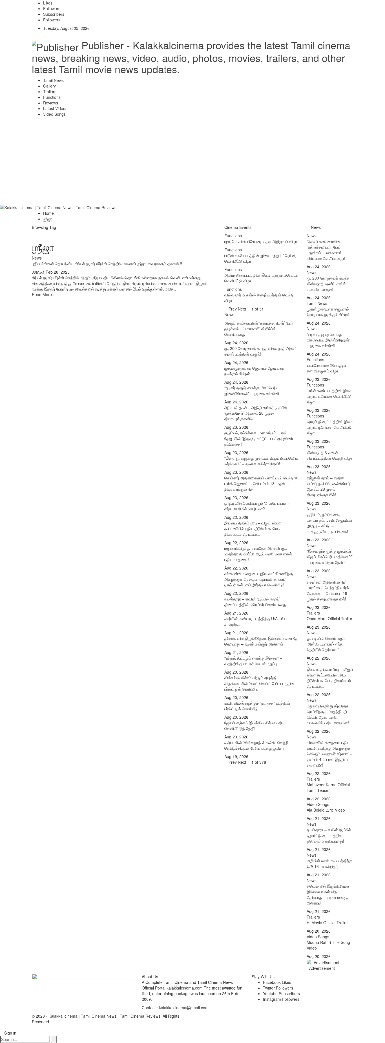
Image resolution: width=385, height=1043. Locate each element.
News (37, 258)
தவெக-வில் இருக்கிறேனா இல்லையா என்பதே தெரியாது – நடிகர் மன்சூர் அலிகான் (261, 641)
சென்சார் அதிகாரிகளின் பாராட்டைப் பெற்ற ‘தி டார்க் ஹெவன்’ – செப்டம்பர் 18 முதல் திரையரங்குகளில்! (261, 483)
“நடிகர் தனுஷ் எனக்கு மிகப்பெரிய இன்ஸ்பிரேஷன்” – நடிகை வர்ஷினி (251, 390)
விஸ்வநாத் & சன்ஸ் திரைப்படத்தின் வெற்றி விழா (329, 455)
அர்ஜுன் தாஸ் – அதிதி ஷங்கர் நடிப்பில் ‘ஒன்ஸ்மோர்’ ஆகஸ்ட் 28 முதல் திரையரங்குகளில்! (255, 413)
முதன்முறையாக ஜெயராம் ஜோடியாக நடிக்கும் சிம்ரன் (328, 311)
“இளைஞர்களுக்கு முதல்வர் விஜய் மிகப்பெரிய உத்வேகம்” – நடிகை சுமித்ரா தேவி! (261, 460)
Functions (52, 97)
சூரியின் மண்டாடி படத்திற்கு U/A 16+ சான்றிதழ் (329, 863)
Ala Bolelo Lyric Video (326, 810)
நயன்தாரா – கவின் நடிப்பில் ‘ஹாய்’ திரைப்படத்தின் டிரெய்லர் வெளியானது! (255, 601)
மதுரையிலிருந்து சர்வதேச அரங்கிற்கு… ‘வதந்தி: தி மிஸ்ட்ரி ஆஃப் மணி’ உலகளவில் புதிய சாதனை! (258, 553)
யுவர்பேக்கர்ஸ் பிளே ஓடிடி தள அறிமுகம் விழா (327, 368)
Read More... (43, 294)
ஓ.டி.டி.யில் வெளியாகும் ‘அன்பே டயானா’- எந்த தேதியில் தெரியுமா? (258, 506)
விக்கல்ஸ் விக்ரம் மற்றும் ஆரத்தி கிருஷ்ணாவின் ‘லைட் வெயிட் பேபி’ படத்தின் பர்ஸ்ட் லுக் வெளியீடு (259, 683)
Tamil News (53, 80)
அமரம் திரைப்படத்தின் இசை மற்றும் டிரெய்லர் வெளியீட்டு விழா (330, 427)
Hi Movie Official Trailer (327, 922)
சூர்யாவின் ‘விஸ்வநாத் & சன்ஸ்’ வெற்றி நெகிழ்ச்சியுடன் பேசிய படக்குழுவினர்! (256, 745)
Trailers (49, 91)
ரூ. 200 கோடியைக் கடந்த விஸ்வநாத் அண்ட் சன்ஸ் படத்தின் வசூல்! (260, 351)
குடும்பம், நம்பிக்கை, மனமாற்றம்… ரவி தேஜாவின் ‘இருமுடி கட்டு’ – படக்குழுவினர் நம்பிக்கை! (258, 438)
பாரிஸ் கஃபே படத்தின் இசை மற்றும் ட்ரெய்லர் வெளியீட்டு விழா (329, 396)
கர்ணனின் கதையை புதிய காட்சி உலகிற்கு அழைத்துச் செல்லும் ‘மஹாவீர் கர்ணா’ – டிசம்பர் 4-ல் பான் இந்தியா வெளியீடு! (258, 579)
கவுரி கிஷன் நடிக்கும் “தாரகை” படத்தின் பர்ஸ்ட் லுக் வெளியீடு (257, 705)
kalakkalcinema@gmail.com (184, 1007)
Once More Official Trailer (329, 618)
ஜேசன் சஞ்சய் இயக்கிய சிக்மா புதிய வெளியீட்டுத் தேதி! (254, 725)
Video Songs (54, 114)
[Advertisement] (192, 161)
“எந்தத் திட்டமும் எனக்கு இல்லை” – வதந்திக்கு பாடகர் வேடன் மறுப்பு (253, 660)
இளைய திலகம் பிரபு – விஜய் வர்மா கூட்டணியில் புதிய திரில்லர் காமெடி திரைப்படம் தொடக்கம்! (252, 528)
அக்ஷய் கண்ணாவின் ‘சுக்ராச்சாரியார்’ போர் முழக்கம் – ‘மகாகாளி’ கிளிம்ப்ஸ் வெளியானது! (258, 328)
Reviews (50, 103)
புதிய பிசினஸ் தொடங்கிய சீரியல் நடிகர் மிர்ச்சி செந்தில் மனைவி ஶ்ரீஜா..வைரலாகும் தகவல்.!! (107, 263)
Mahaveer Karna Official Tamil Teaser (328, 787)
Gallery (49, 86)
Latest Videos (55, 108)
